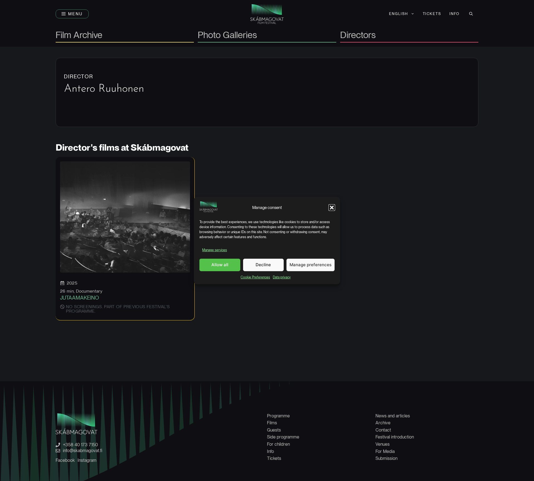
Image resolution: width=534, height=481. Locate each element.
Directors (358, 35)
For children (278, 444)
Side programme (283, 437)
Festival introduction (394, 437)
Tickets (432, 14)
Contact (383, 430)
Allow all (219, 264)
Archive (382, 422)
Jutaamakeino (79, 298)
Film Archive (79, 35)
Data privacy (282, 277)
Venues (382, 444)
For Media (385, 451)
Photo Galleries (227, 35)
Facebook (65, 460)
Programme (278, 415)
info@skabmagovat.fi (82, 450)
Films (272, 422)
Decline (263, 264)
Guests (274, 430)
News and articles (392, 415)
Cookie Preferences (255, 277)
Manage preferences (311, 264)
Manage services (214, 250)
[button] (332, 207)
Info (454, 14)
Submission (386, 458)
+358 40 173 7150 (80, 445)
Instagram (87, 460)
